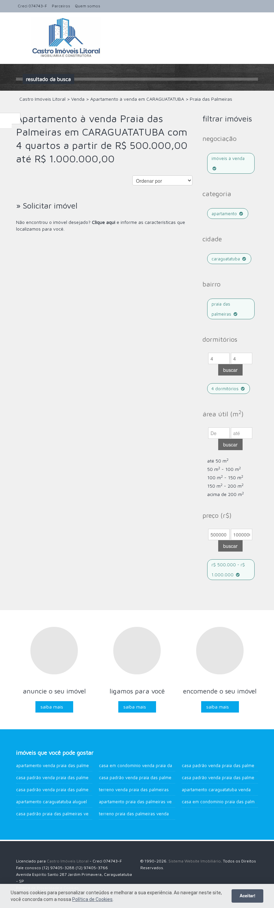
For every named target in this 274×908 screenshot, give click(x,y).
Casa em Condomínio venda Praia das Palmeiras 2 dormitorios (161, 765)
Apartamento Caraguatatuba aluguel (51, 801)
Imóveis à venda (228, 158)
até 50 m (218, 461)
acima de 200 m (225, 494)
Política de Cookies (92, 899)
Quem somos (87, 5)
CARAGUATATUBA (226, 258)
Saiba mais (51, 707)
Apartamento (225, 213)
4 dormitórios (226, 388)
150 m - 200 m (225, 486)
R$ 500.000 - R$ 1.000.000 (228, 569)
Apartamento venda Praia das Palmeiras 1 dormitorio (69, 765)
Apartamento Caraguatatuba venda (216, 789)
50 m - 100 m (224, 469)
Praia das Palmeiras (222, 309)
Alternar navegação (22, 28)
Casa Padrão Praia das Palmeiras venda (56, 813)
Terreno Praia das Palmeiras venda (134, 813)
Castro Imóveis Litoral (68, 860)
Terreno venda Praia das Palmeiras (134, 789)
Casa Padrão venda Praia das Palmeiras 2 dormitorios (70, 789)
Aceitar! (247, 896)
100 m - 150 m (225, 477)
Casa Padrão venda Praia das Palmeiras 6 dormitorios (153, 777)
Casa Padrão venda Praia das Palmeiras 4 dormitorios (70, 777)
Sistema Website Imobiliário (194, 860)
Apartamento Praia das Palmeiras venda (139, 801)
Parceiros (61, 5)
